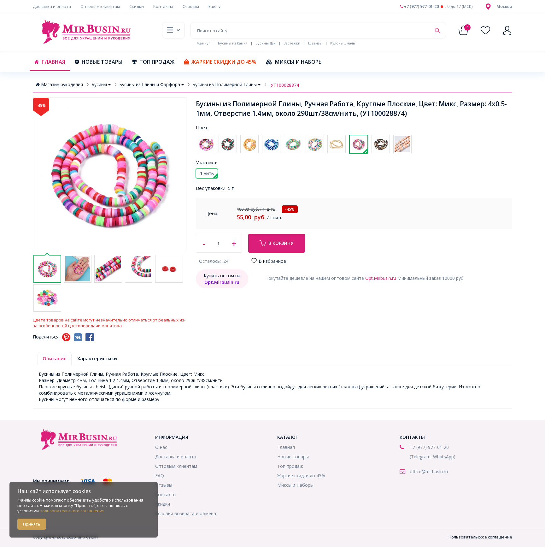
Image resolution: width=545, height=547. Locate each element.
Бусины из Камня (233, 43)
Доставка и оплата (52, 6)
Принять (31, 524)
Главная (53, 61)
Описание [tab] (55, 358)
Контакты (163, 6)
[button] (504, 6)
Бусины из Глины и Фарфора (149, 84)
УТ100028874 (285, 85)
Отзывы (191, 6)
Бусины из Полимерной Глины (224, 84)
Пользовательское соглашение (480, 537)
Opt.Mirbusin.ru (380, 278)
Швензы (315, 43)
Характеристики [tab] (97, 358)
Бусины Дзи (265, 43)
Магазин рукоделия (62, 84)
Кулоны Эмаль (342, 43)
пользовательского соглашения (72, 511)
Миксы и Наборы (299, 61)
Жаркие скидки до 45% (223, 61)
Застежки (292, 43)
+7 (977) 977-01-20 (421, 6)
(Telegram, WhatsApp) (432, 457)
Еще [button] (213, 6)
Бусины (99, 84)
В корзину (280, 243)
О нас (161, 447)
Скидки (136, 6)
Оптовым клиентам (100, 6)
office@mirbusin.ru (429, 471)
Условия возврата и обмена (185, 513)
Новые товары (102, 61)
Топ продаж (156, 61)
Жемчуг (203, 43)
